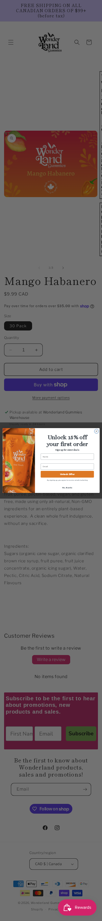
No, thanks (67, 487)
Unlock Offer (67, 474)
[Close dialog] (96, 431)
